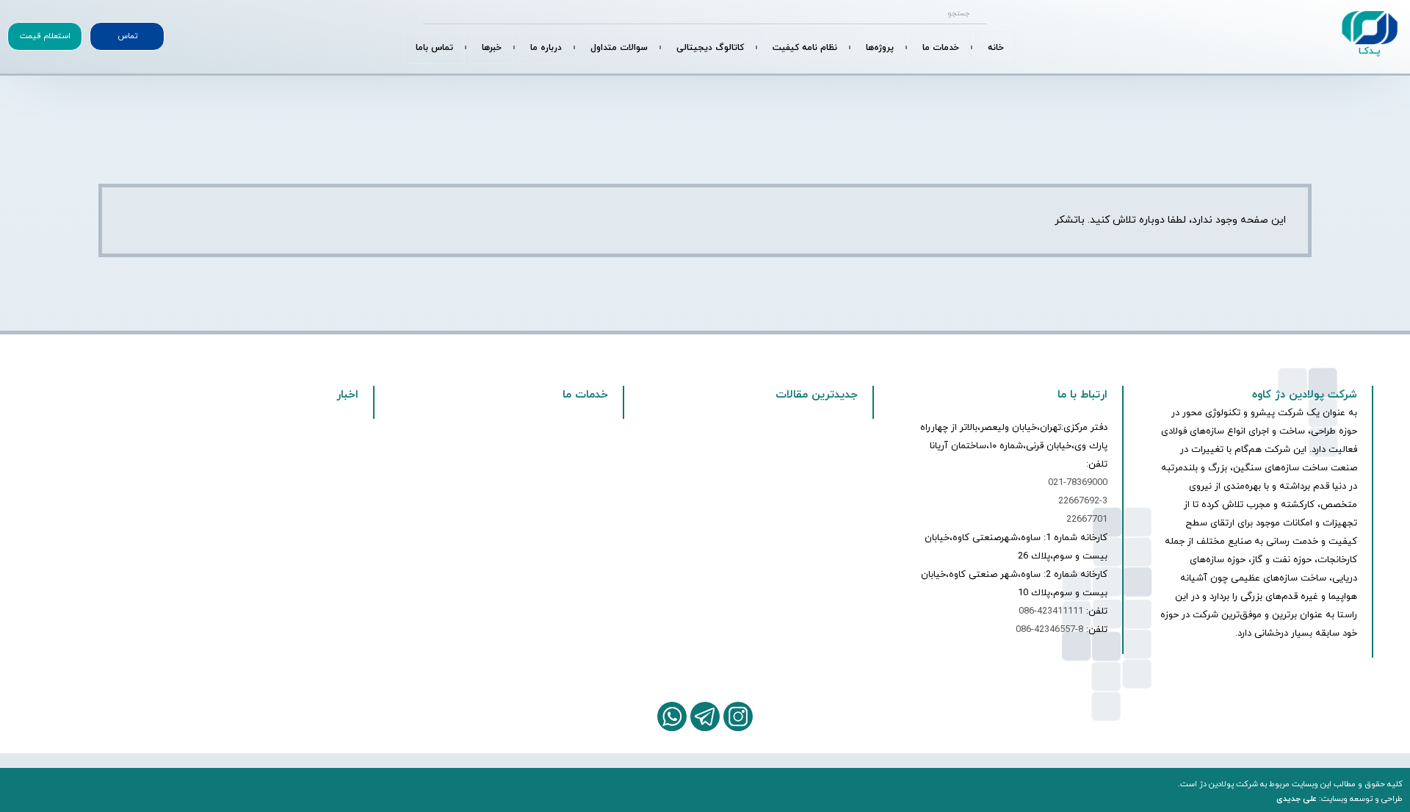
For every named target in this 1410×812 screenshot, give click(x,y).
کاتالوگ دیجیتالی (710, 48)
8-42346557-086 (1049, 629)
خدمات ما (940, 48)
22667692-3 (1082, 501)
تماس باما (434, 48)
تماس (127, 36)
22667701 (1086, 519)
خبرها (492, 48)
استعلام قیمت (45, 36)
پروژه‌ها (880, 48)
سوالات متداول (619, 48)
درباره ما (546, 48)
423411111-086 (1051, 611)
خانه (996, 48)
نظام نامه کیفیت (805, 48)
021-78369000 (1077, 482)
